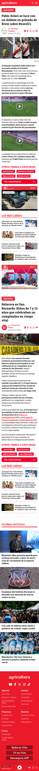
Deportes (8, 10)
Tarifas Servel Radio (7, 738)
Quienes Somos (27, 715)
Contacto (25, 718)
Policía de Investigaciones (14, 416)
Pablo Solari (8, 176)
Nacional (8, 298)
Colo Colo (5, 694)
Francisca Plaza (14, 326)
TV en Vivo (19, 752)
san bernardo (26, 454)
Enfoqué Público (8, 722)
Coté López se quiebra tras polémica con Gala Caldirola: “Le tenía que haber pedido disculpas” (25, 235)
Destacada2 (8, 171)
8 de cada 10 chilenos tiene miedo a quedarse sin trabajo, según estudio (18, 627)
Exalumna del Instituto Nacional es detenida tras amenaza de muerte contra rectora (18, 594)
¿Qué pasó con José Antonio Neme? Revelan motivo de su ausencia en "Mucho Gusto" (12, 223)
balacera (8, 449)
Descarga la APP (19, 758)
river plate (23, 176)
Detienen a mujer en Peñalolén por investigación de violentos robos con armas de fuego (26, 257)
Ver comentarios (12, 181)
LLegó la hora (7, 715)
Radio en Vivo (19, 747)
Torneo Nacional (9, 706)
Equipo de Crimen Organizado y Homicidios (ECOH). (19, 418)
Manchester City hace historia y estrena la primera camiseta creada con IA (18, 659)
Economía (25, 697)
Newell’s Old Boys (26, 171)
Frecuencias (26, 722)
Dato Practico (26, 694)
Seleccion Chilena (9, 697)
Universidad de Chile (8, 701)
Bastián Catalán (13, 29)
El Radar (5, 718)
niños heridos (9, 454)
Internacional (26, 700)
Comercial (6, 734)
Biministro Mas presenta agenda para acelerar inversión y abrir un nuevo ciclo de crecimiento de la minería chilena (19, 559)
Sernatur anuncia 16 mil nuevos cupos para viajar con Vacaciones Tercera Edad (13, 246)
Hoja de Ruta (7, 725)
